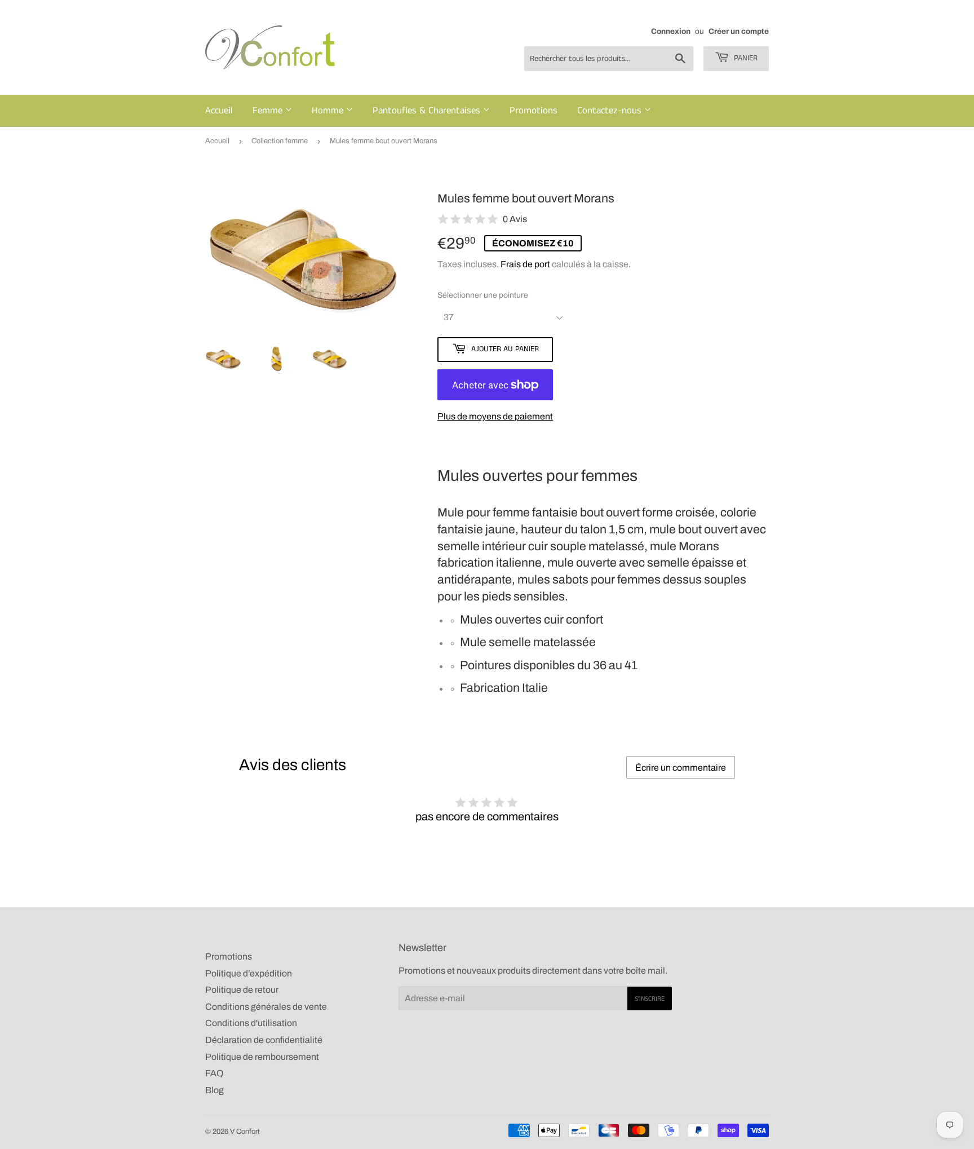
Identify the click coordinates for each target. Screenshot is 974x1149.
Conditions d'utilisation (251, 1023)
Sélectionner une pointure (482, 295)
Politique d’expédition (248, 973)
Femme (269, 110)
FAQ (214, 1073)
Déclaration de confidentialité (263, 1040)
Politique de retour (241, 990)
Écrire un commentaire (680, 767)
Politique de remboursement (262, 1057)
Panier (745, 58)
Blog (214, 1090)
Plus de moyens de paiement (495, 416)
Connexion (670, 31)
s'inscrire (650, 999)
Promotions (533, 110)
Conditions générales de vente (266, 1006)
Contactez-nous (610, 110)
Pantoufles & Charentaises (428, 110)
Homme (329, 110)
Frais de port (525, 264)
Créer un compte (739, 31)
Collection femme (279, 141)
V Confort (245, 1131)
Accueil (219, 110)
